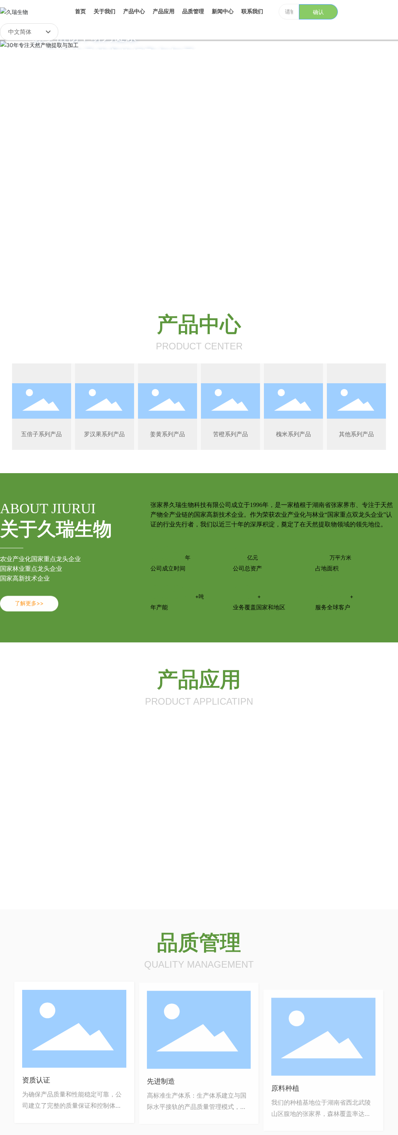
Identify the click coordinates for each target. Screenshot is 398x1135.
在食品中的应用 (44, 796)
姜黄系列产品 (167, 434)
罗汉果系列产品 (104, 434)
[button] (49, 256)
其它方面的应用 (324, 862)
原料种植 (285, 1080)
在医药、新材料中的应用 (336, 796)
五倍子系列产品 (41, 434)
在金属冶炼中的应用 (237, 862)
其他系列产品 (356, 434)
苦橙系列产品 (230, 434)
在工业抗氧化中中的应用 (149, 796)
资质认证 (36, 1080)
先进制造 (161, 1080)
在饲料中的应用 (44, 862)
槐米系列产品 (293, 434)
